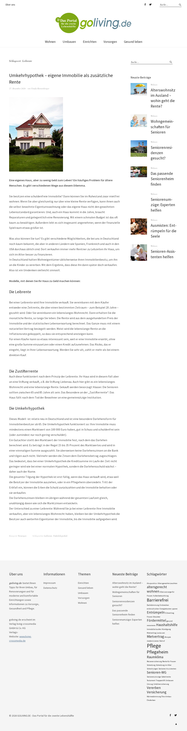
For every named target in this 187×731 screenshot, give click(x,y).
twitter (150, 4)
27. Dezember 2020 (17, 88)
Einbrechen (164, 605)
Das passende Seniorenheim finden (162, 179)
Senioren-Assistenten (167, 669)
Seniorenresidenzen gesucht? (162, 153)
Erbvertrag (169, 613)
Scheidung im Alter (163, 665)
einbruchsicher (153, 609)
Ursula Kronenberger (40, 88)
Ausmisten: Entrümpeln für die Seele (163, 231)
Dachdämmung (153, 605)
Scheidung (151, 665)
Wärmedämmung (154, 696)
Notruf (162, 641)
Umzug (150, 684)
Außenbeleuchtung (161, 596)
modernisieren (153, 641)
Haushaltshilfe (167, 625)
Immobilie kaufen (154, 629)
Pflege (154, 645)
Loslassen (161, 633)
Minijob (168, 637)
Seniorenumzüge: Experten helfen (163, 205)
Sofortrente (166, 677)
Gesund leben (133, 42)
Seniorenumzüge (154, 677)
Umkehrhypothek (60, 535)
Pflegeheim (157, 652)
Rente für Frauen (169, 661)
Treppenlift (160, 680)
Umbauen (69, 42)
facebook (145, 4)
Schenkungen (152, 669)
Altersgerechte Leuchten (167, 583)
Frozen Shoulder (153, 617)
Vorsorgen (110, 42)
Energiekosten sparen (169, 609)
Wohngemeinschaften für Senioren (162, 127)
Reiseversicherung (154, 661)
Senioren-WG (156, 672)
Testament (151, 680)
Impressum (49, 583)
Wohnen (50, 42)
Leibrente (48, 535)
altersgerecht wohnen (157, 589)
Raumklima (155, 657)
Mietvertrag (155, 636)
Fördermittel (156, 620)
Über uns (10, 4)
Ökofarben (151, 700)
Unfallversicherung (161, 684)
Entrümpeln (156, 612)
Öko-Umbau (166, 696)
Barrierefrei (157, 600)
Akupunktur (152, 583)
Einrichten (89, 42)
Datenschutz (50, 587)
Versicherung (156, 692)
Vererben (154, 687)
